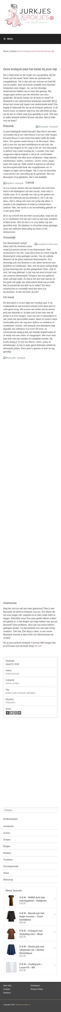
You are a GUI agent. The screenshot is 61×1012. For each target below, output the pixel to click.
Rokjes (6, 846)
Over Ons (7, 985)
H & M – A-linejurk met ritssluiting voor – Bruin (31, 932)
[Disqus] (30, 766)
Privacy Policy (37, 989)
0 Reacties (10, 702)
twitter (11, 713)
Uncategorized (10, 866)
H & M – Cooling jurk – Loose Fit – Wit (30, 966)
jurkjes (9, 693)
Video (6, 873)
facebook (7, 713)
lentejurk (22, 693)
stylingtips (31, 693)
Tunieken (8, 859)
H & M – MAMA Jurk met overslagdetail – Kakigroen (33, 899)
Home (6, 51)
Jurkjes (16, 683)
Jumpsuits (8, 826)
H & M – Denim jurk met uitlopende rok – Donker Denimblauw (31, 949)
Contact (6, 989)
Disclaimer (35, 985)
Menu (10, 39)
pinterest (19, 713)
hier (39, 646)
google (15, 713)
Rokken (7, 853)
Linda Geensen (12, 674)
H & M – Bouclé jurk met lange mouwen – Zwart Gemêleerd (31, 916)
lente (15, 693)
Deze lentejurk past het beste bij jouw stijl (36, 51)
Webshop (8, 879)
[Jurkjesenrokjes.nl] (30, 13)
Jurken (13, 51)
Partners (7, 993)
